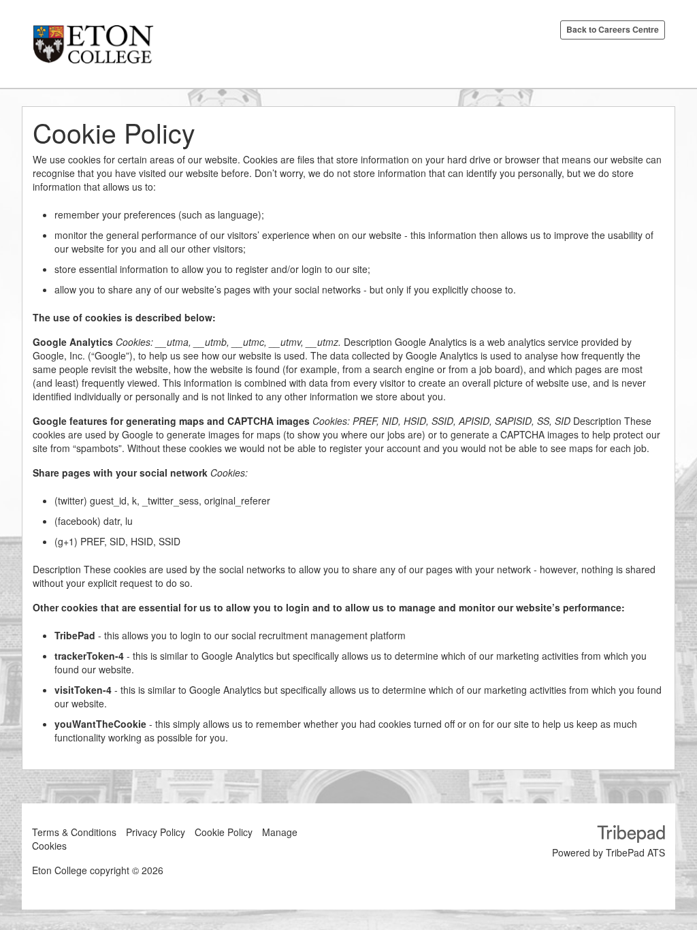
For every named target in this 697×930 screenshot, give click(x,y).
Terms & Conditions (74, 832)
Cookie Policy (224, 832)
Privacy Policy (155, 832)
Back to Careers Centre (612, 29)
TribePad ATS (635, 852)
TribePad (631, 835)
